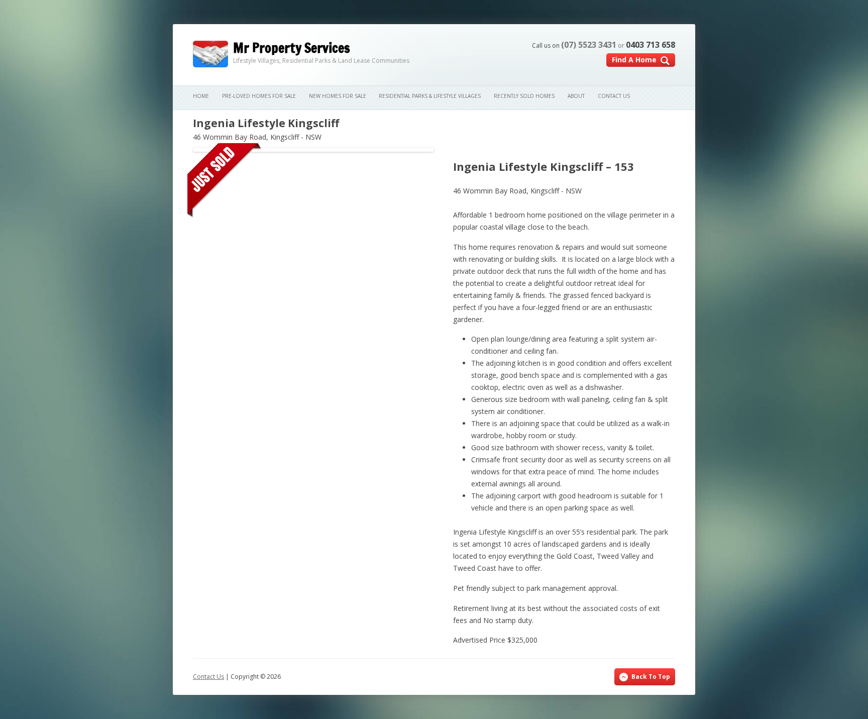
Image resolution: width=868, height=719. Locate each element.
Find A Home (634, 59)
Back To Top (650, 676)
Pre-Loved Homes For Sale (259, 95)
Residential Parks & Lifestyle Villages (430, 95)
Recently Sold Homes (524, 95)
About (576, 95)
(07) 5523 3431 (588, 44)
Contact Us (614, 95)
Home (201, 95)
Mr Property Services (291, 48)
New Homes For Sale (337, 95)
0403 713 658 (650, 44)
